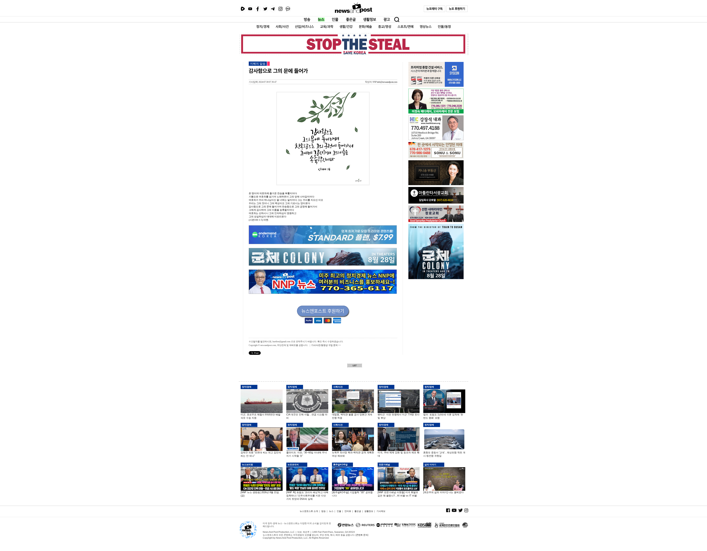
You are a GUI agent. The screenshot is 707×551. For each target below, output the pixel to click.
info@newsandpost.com (387, 82)
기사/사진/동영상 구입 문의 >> (326, 345)
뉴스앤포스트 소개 (309, 511)
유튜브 (250, 9)
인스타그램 (280, 9)
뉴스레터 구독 (434, 9)
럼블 (242, 9)
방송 (307, 19)
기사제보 (381, 511)
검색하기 (396, 19)
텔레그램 (273, 9)
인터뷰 (347, 511)
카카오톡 (288, 9)
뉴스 (321, 19)
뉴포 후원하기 (457, 9)
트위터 (265, 9)
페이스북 (257, 9)
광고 (387, 19)
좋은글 (351, 19)
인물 (335, 19)
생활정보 (369, 19)
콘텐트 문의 (362, 535)
